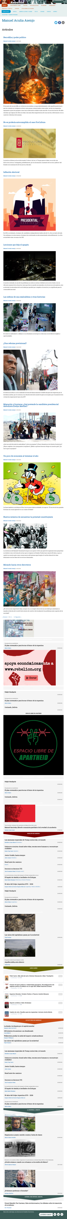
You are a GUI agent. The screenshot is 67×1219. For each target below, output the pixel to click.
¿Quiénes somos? (46, 1214)
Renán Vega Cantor (9, 851)
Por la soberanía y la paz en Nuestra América (33, 688)
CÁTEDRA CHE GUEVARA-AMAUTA (33, 1196)
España (42, 11)
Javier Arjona (8, 857)
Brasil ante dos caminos (13, 862)
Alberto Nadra (8, 648)
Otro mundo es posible (28, 8)
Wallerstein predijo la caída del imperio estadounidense (23, 1036)
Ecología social (34, 5)
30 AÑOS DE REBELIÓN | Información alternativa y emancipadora (33, 639)
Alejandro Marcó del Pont (10, 1028)
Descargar (60, 976)
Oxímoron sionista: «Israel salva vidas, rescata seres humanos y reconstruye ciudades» (31, 847)
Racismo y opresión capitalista (33, 912)
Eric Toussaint (8, 1207)
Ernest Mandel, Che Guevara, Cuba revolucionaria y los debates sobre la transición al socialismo (33, 1204)
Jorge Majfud (7, 1033)
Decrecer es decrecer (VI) (13, 869)
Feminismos (52, 5)
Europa (49, 11)
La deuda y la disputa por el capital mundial (19, 1026)
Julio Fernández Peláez (10, 871)
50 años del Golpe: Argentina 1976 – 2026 (19, 884)
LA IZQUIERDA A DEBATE (33, 1110)
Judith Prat (7, 964)
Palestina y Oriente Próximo (10, 14)
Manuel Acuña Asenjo (9, 41)
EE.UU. (36, 11)
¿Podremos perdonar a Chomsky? (16, 1191)
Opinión (17, 8)
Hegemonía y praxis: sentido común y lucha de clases (23, 1135)
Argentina (28, 886)
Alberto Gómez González (10, 1137)
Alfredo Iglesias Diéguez (10, 1164)
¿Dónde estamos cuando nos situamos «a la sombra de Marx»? (26, 1162)
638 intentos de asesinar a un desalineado (18, 1031)
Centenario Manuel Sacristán (33, 803)
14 (14, 617)
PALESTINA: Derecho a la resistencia (33, 777)
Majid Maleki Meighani (10, 880)
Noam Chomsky (33, 1168)
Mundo (55, 11)
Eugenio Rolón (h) (9, 886)
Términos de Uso (39, 1212)
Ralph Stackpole (10, 692)
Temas (4, 5)
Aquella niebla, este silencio (14, 962)
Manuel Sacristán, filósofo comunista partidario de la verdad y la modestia (30, 827)
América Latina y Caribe (25, 11)
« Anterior (5, 617)
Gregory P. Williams (8, 1037)
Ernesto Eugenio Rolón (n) (19, 886)
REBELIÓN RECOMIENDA (33, 833)
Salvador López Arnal (9, 830)
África (15, 11)
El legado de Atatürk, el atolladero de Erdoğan (20, 877)
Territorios (6, 11)
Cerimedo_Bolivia (11, 707)
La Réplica (33, 1047)
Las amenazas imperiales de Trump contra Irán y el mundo (25, 840)
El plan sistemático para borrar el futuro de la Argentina (24, 645)
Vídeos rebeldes (35, 886)
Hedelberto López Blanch (10, 842)
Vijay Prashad (8, 937)
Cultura (25, 5)
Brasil (6, 864)
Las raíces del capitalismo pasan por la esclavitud (22, 935)
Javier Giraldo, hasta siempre (15, 855)
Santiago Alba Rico (9, 1193)
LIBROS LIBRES (33, 968)
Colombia (13, 857)
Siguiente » (18, 617)
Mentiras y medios (7, 8)
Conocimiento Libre (15, 5)
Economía (43, 5)
